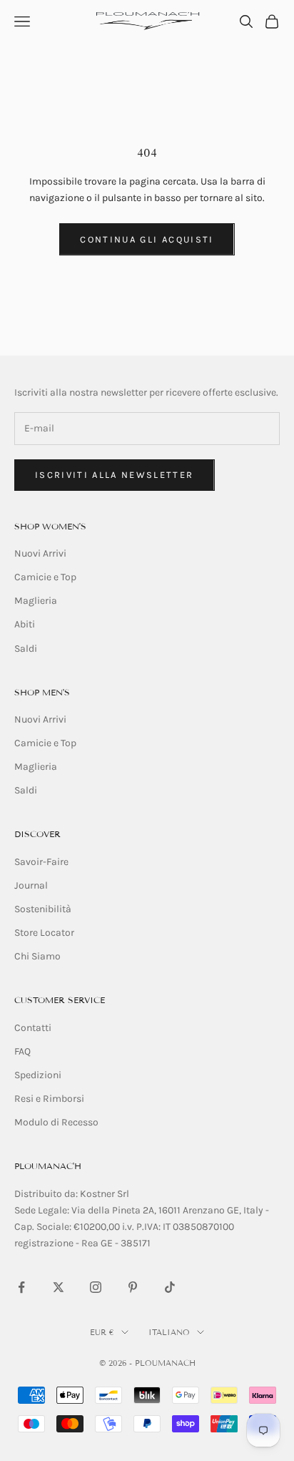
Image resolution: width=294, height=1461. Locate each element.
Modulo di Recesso (56, 1122)
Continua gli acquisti (146, 239)
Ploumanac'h (47, 1166)
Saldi (25, 648)
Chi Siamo (37, 956)
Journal (31, 885)
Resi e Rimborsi (49, 1099)
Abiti (24, 624)
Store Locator (44, 933)
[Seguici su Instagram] (95, 1287)
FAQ (22, 1051)
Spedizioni (37, 1075)
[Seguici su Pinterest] (133, 1287)
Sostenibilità (42, 909)
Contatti (32, 1028)
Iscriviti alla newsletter (114, 474)
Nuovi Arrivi (40, 553)
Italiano (169, 1332)
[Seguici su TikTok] (170, 1287)
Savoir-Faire (41, 862)
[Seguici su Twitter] (58, 1287)
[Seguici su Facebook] (21, 1287)
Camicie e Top (45, 577)
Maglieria (35, 601)
